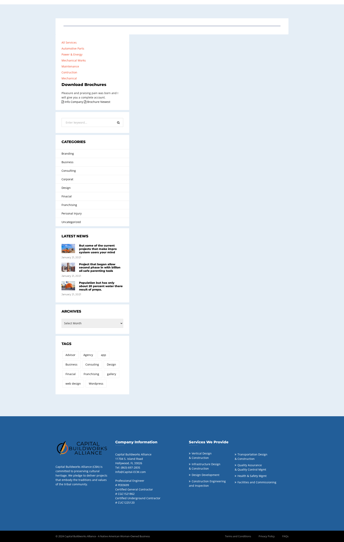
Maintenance (70, 66)
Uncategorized (71, 222)
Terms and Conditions (238, 536)
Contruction (69, 72)
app (103, 355)
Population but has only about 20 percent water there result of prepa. (101, 286)
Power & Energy (72, 54)
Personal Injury (72, 213)
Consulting (69, 171)
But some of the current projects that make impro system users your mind (98, 249)
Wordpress (96, 383)
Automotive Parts (73, 48)
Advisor (70, 355)
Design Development (205, 475)
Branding (68, 153)
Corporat (67, 179)
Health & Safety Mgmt (252, 476)
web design (73, 383)
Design (66, 188)
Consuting (92, 364)
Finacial (67, 196)
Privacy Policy (267, 536)
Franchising (69, 205)
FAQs (285, 536)
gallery (111, 374)
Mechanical (69, 78)
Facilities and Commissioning (256, 482)
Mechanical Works (74, 60)
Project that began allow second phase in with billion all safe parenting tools (99, 267)
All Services (69, 42)
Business (67, 162)
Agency (88, 355)
